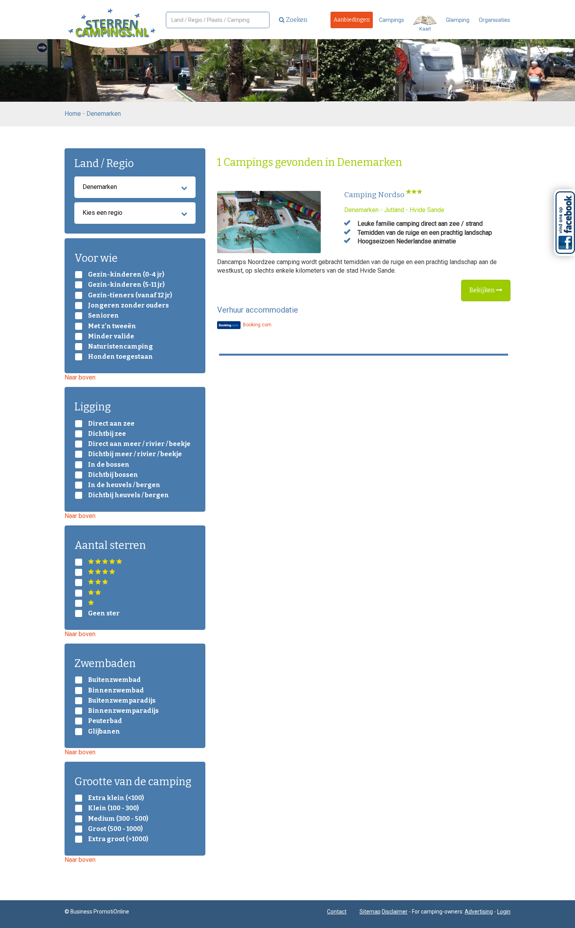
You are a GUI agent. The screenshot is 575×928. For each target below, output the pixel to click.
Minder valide (111, 336)
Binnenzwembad (116, 690)
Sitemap (370, 911)
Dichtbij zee (107, 433)
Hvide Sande (427, 210)
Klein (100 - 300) (113, 808)
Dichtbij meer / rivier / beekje (135, 454)
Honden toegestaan (120, 356)
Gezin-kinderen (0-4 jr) (126, 274)
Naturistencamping (120, 346)
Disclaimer (395, 911)
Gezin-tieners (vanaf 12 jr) (130, 295)
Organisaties (494, 20)
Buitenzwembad (114, 679)
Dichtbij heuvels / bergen (128, 495)
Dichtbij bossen (113, 474)
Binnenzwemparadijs (123, 710)
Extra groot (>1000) (118, 839)
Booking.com (256, 324)
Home (73, 113)
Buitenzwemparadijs (122, 700)
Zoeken (296, 19)
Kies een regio (102, 212)
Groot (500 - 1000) (115, 829)
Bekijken (482, 290)
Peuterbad (105, 721)
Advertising (479, 911)
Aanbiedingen (352, 19)
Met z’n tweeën (112, 326)
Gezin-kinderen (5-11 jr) (126, 284)
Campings (391, 20)
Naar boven (80, 377)
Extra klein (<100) (116, 798)
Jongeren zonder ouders (128, 305)
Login (503, 911)
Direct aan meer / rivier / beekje (139, 444)
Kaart (425, 29)
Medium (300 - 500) (118, 818)
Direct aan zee (111, 423)
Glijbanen (104, 731)
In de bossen (108, 464)
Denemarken (103, 113)
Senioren (103, 315)
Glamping (457, 20)
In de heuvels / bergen (124, 485)
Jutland (394, 210)
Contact (337, 911)
